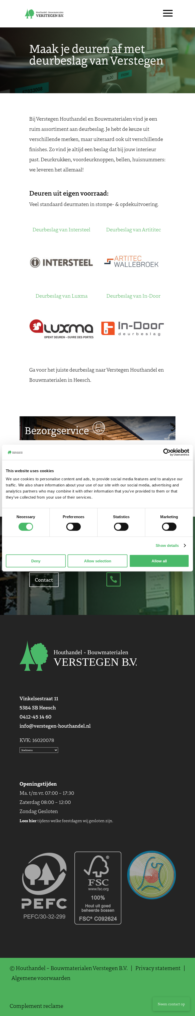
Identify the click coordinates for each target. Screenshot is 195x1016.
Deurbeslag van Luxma (62, 295)
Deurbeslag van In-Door (133, 295)
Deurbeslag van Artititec (133, 229)
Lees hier (28, 820)
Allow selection (97, 561)
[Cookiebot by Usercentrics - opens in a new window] (167, 452)
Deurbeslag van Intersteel (61, 229)
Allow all (159, 561)
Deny (35, 561)
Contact (44, 579)
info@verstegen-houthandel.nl (55, 725)
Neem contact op (171, 1004)
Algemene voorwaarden (40, 977)
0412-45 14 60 (36, 716)
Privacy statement (158, 968)
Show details (167, 545)
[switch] (73, 527)
